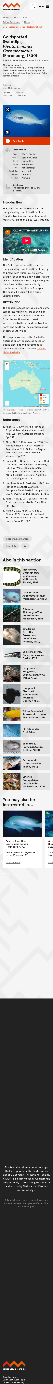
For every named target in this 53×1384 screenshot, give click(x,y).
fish (25, 545)
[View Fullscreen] (7, 403)
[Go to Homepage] (26, 1365)
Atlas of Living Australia (30, 413)
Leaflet (20, 406)
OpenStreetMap (28, 406)
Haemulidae (11, 545)
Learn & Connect (20, 17)
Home (5, 17)
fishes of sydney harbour (17, 538)
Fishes (27, 21)
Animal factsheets (11, 21)
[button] (7, 364)
